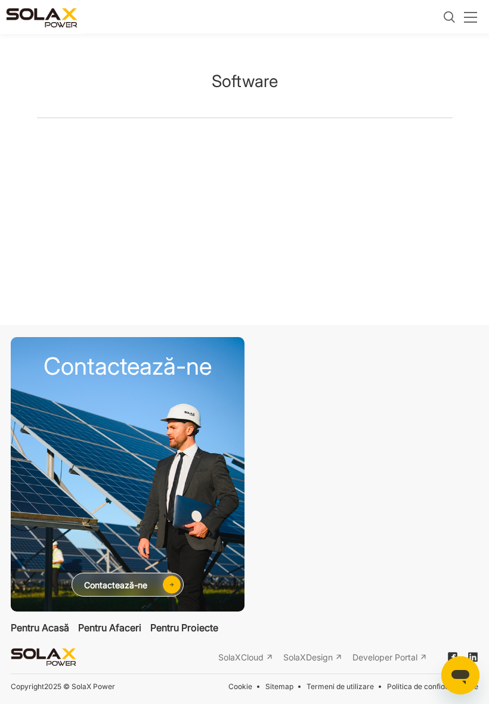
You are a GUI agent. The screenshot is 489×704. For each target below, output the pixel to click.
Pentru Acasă (40, 628)
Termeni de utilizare (340, 686)
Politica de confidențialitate (432, 686)
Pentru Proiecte (184, 628)
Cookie (240, 686)
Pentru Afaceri (109, 628)
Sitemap (279, 686)
